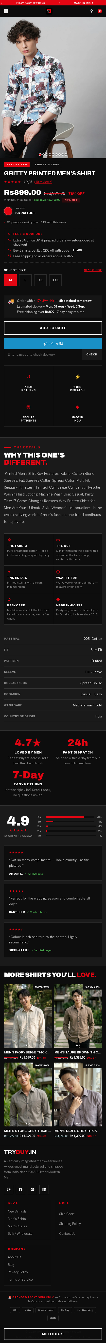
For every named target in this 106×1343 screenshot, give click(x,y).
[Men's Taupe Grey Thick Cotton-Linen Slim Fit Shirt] (78, 1094)
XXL (55, 280)
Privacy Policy (18, 1272)
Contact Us (67, 1234)
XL (40, 280)
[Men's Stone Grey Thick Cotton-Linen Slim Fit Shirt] (28, 1094)
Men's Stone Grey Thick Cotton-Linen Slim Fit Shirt (51, 1131)
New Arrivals (17, 1211)
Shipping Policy (70, 1224)
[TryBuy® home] (49, 11)
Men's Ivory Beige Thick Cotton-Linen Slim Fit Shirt (50, 1052)
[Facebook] (20, 1189)
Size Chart (66, 1214)
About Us (14, 1257)
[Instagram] (8, 1189)
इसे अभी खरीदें (53, 344)
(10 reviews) (43, 182)
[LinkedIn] (44, 1189)
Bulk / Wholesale (20, 1234)
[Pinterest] (32, 1189)
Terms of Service (20, 1279)
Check (91, 354)
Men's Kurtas (17, 1226)
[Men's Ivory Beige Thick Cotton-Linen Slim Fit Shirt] (28, 1016)
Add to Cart (53, 328)
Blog (11, 1265)
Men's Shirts (17, 1219)
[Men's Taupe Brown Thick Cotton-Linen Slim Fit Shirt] (78, 1016)
